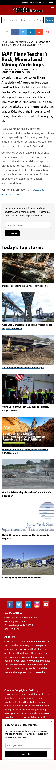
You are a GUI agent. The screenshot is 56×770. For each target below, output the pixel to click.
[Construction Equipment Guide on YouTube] (47, 606)
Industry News (18, 42)
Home (4, 42)
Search (49, 20)
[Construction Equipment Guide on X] (20, 606)
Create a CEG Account (31, 2)
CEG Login (48, 2)
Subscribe (12, 233)
